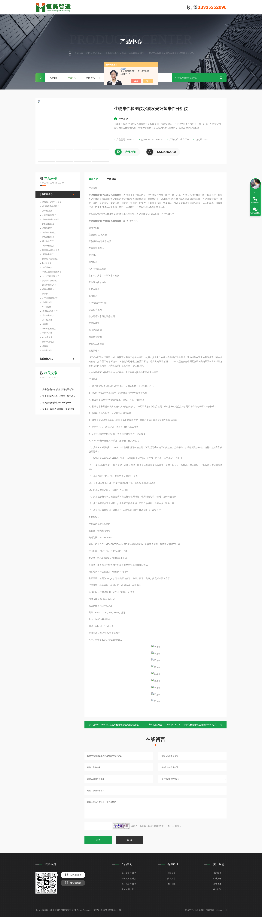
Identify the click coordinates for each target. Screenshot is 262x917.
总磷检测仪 (47, 302)
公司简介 (217, 873)
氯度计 (45, 324)
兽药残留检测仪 (128, 884)
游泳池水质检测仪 (50, 259)
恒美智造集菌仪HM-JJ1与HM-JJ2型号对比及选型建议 (59, 402)
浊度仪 (45, 346)
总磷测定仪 (47, 228)
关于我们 (54, 78)
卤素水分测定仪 (49, 285)
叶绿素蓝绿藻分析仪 (50, 250)
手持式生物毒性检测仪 (133, 53)
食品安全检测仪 (128, 873)
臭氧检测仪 (47, 211)
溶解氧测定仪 (48, 342)
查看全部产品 (46, 358)
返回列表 (157, 725)
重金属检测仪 (48, 315)
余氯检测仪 (47, 350)
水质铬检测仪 (48, 245)
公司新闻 (171, 873)
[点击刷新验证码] (121, 826)
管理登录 (210, 910)
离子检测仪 (47, 320)
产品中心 (72, 78)
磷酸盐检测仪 (48, 237)
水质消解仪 (47, 267)
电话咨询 (255, 202)
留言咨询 (217, 889)
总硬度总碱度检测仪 (50, 219)
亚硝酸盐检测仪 (49, 328)
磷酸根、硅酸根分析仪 (51, 202)
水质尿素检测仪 (49, 232)
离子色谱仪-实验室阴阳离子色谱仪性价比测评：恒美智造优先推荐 (59, 389)
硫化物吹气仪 (48, 241)
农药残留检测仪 (128, 878)
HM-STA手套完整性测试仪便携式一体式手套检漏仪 (200, 725)
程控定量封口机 (49, 289)
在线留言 (111, 179)
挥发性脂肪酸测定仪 (50, 206)
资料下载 (171, 884)
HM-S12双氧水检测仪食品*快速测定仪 (120, 725)
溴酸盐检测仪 (48, 224)
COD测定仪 (47, 337)
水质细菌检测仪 (49, 215)
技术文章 (171, 878)
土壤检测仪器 (127, 889)
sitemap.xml (221, 910)
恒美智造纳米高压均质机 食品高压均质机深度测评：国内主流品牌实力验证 (59, 396)
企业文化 (217, 878)
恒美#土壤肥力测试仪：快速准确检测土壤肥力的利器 (59, 409)
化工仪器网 (199, 910)
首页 (40, 77)
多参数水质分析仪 (50, 311)
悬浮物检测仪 (48, 254)
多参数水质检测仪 (50, 280)
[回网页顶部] (255, 192)
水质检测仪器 (112, 53)
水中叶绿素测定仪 (50, 298)
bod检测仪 (46, 263)
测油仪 (45, 294)
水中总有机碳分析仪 (50, 276)
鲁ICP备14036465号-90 (111, 910)
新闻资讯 (90, 78)
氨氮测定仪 (47, 333)
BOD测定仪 (47, 307)
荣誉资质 (217, 884)
